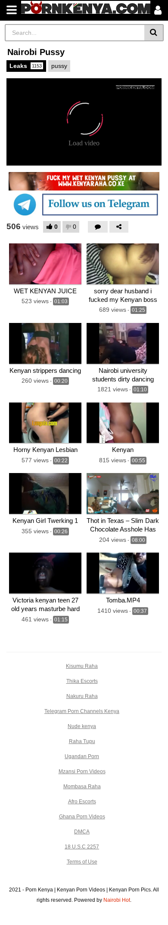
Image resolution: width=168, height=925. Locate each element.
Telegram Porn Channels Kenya (81, 711)
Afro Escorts (82, 802)
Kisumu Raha (82, 666)
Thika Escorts (82, 681)
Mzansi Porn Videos (82, 771)
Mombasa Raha (82, 787)
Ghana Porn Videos (82, 817)
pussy (59, 65)
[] (154, 32)
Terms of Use (82, 862)
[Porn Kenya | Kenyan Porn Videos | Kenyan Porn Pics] (86, 7)
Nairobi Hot (116, 900)
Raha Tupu (82, 741)
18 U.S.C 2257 (82, 847)
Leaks (25, 65)
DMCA (82, 832)
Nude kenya (82, 726)
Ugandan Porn (82, 756)
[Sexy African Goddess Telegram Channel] (84, 204)
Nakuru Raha (82, 696)
